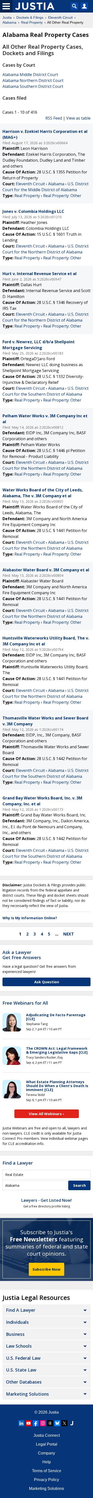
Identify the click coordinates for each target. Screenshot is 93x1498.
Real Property (27, 195)
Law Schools (19, 1346)
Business (15, 1334)
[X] (64, 1423)
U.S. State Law (21, 1370)
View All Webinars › (46, 1113)
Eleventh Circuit (30, 184)
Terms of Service (46, 1471)
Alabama (56, 184)
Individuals (17, 1322)
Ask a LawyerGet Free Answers (21, 955)
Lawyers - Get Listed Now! (46, 1200)
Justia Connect (46, 1435)
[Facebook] (36, 1423)
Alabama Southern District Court (32, 86)
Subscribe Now (46, 1269)
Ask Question (46, 981)
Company (46, 1453)
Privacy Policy (46, 1480)
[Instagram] (43, 1423)
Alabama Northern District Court (32, 80)
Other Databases (24, 1382)
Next (68, 934)
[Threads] (50, 1423)
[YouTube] (28, 1423)
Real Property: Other (62, 195)
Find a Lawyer (17, 1163)
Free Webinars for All (25, 1003)
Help (46, 1462)
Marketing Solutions (27, 1394)
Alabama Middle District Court (30, 74)
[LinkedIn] (21, 1423)
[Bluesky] (57, 1423)
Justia (53, 1412)
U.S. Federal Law (23, 1358)
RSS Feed (53, 118)
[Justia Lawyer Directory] (72, 1423)
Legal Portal (46, 1444)
